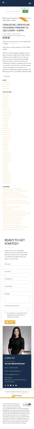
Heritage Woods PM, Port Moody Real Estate (15, 201)
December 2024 (7, 134)
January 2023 (6, 173)
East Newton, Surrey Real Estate (11, 193)
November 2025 (7, 114)
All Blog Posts (6, 82)
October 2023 (6, 159)
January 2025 (6, 132)
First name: (8, 264)
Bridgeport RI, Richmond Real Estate (12, 189)
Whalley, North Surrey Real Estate (11, 225)
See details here (12, 44)
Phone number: (8, 286)
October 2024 (6, 136)
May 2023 (5, 169)
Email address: (8, 279)
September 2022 (7, 181)
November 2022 (7, 177)
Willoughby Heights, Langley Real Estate (16, 35)
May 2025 (5, 124)
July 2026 (5, 98)
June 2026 (5, 100)
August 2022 (6, 183)
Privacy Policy (9, 393)
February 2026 (6, 108)
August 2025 (6, 118)
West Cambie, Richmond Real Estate (12, 223)
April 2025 (5, 126)
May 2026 (5, 102)
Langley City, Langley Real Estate (11, 207)
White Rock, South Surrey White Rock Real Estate (16, 227)
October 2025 (6, 116)
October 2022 (6, 179)
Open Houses (6, 86)
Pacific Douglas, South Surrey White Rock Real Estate (17, 213)
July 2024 (5, 142)
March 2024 (6, 151)
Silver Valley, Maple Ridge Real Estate (12, 217)
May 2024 (5, 147)
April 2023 (5, 171)
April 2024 (5, 149)
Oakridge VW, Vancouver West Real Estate (14, 211)
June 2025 (5, 122)
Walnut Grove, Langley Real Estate (12, 221)
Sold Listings (6, 88)
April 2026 (5, 104)
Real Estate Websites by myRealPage (20, 393)
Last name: (8, 271)
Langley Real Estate (8, 209)
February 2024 (6, 153)
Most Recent (6, 94)
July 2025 (5, 120)
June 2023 (5, 167)
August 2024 (6, 140)
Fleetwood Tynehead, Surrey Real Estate (13, 195)
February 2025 (6, 130)
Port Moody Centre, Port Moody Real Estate (14, 215)
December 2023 (7, 155)
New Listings (6, 84)
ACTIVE (22, 8)
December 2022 (7, 175)
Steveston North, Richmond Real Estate (13, 219)
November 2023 (7, 157)
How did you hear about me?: (12, 306)
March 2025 (6, 128)
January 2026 (6, 110)
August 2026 (6, 96)
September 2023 (7, 161)
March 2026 (6, 106)
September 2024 (7, 138)
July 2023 (5, 165)
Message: (7, 294)
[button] (5, 385)
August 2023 (6, 163)
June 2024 (5, 145)
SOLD (28, 8)
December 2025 (7, 112)
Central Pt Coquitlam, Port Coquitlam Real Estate (16, 191)
